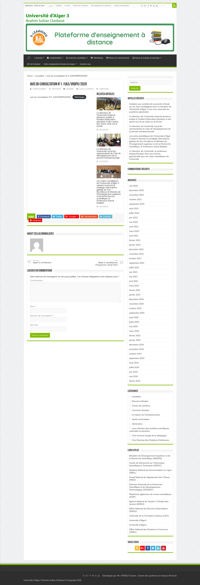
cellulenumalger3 (39, 89)
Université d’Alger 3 (47, 15)
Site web (34, 325)
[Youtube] (157, 5)
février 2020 (134, 335)
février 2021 (134, 290)
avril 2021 (133, 281)
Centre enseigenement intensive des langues (59, 64)
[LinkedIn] (154, 5)
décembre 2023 (136, 190)
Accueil (29, 57)
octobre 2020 (135, 308)
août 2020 (134, 317)
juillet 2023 (134, 213)
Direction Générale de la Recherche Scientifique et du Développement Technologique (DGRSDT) (145, 487)
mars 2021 (134, 285)
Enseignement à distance (101, 6)
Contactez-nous (85, 64)
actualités (39, 76)
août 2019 (134, 363)
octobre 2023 (135, 199)
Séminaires (137, 424)
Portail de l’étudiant (80, 6)
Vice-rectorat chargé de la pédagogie (149, 435)
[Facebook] (148, 5)
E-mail (67, 6)
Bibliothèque (98, 58)
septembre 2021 (136, 263)
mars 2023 (134, 231)
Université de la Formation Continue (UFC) (149, 516)
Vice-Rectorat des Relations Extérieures (150, 440)
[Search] (174, 5)
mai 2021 (133, 276)
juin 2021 (133, 272)
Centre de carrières (141, 405)
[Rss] (142, 5)
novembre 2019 (136, 349)
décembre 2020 (136, 299)
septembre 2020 (136, 313)
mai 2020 (133, 326)
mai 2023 (133, 222)
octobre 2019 (135, 354)
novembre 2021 (136, 254)
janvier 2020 (135, 340)
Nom (33, 306)
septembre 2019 (136, 358)
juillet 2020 (134, 322)
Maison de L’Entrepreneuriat (119, 58)
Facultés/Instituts (55, 58)
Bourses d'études (140, 401)
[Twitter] (151, 5)
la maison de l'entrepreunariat (146, 415)
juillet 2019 (134, 367)
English (59, 6)
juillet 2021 (134, 267)
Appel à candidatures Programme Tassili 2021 (106, 263)
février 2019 (134, 381)
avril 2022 (133, 236)
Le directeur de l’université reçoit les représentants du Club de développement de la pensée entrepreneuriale (109, 153)
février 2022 (134, 240)
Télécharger (79, 97)
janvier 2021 (135, 295)
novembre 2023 (136, 195)
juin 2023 (133, 217)
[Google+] (145, 5)
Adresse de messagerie (41, 315)
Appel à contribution (42, 262)
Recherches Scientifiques (77, 58)
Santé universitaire (121, 6)
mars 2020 (134, 331)
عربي (51, 6)
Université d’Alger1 (138, 520)
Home (30, 76)
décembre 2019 (136, 344)
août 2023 (134, 208)
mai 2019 (133, 376)
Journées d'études (140, 410)
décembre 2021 (136, 249)
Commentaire (36, 280)
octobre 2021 (135, 258)
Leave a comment (86, 89)
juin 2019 (133, 372)
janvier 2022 (135, 245)
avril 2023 (133, 226)
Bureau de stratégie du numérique (147, 58)
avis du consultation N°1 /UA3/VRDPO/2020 (50, 97)
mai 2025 (133, 186)
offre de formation (33, 64)
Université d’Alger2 (138, 525)
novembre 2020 (136, 304)
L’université (38, 58)
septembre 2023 (136, 204)
